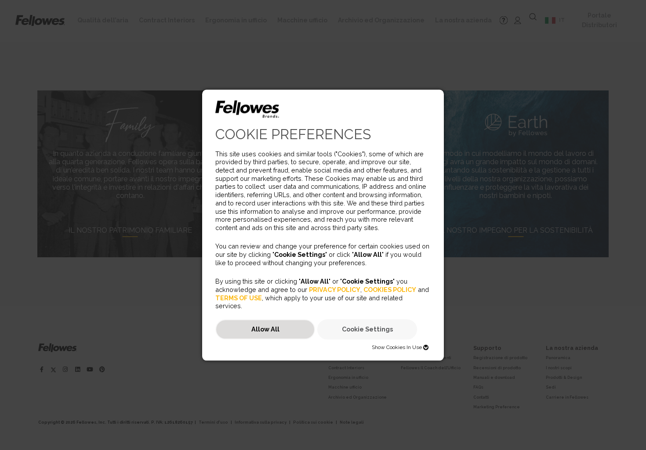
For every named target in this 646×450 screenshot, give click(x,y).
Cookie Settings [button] (367, 329)
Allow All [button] (265, 329)
